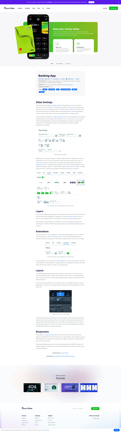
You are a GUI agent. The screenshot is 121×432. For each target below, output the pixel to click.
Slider (44, 89)
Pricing (48, 8)
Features (20, 8)
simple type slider (57, 105)
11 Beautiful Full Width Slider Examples (64, 356)
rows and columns (72, 216)
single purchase (69, 84)
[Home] (10, 8)
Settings (42, 79)
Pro (58, 89)
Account (105, 8)
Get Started (113, 8)
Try (43, 8)
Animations (56, 79)
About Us (37, 418)
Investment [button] (68, 63)
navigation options (41, 164)
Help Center (51, 418)
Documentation (51, 422)
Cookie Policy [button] (46, 430)
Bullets (74, 89)
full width (70, 109)
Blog (34, 8)
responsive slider (49, 334)
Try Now (91, 2)
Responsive (70, 79)
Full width (51, 89)
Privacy (37, 424)
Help (38, 8)
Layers (48, 79)
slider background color (60, 116)
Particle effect (58, 236)
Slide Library (25, 422)
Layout (63, 79)
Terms (36, 422)
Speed (77, 79)
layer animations (61, 260)
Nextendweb (38, 420)
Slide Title (69, 166)
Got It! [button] (116, 430)
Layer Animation (66, 89)
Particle (42, 92)
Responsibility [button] (59, 63)
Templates (27, 8)
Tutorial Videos (51, 424)
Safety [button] (52, 63)
